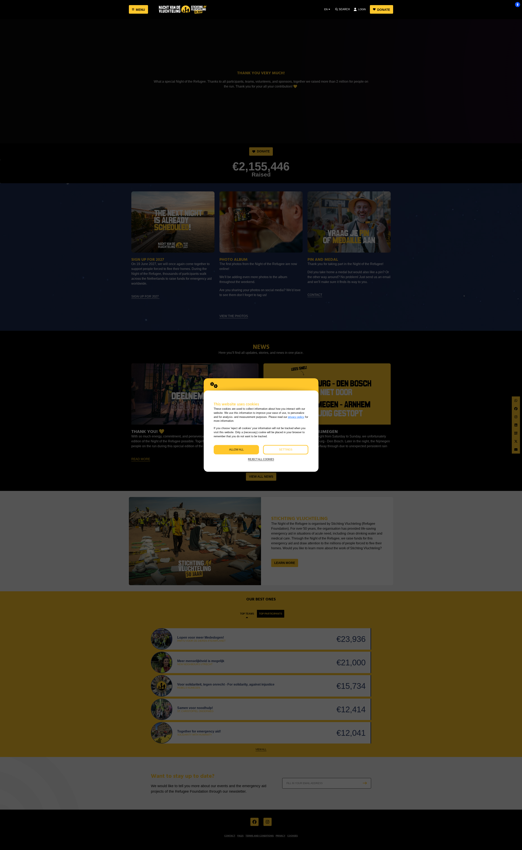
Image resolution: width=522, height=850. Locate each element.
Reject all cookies (261, 459)
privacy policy (296, 416)
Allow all (236, 449)
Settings (285, 449)
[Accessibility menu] (517, 4)
